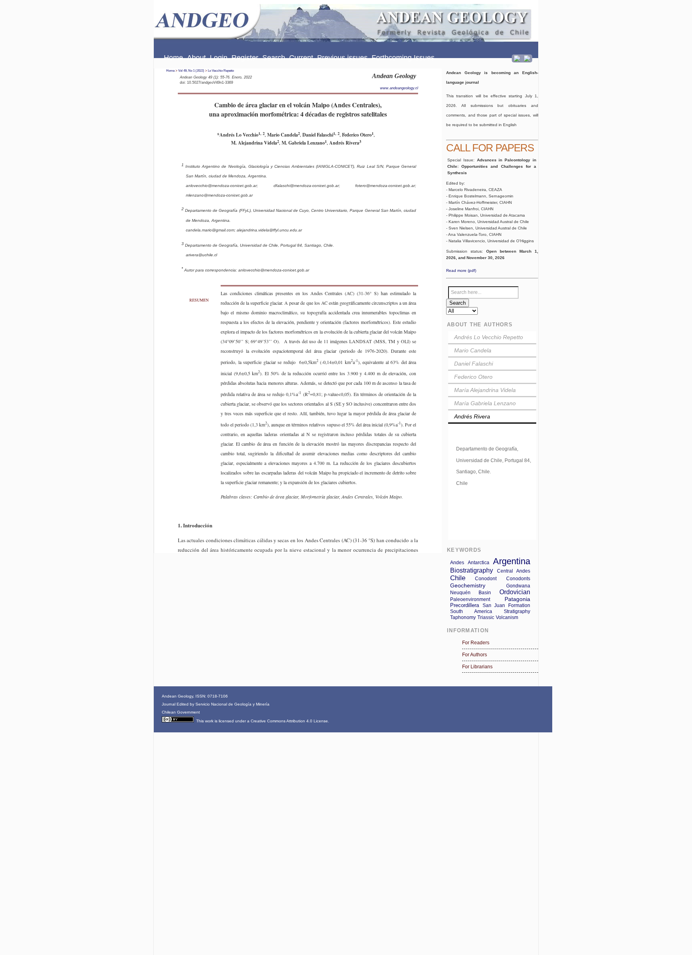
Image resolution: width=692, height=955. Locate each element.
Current (301, 58)
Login (218, 58)
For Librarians (477, 667)
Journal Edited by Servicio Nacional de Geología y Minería (216, 704)
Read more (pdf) (461, 270)
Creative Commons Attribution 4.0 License (289, 721)
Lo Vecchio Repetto (221, 70)
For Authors (474, 654)
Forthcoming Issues (403, 58)
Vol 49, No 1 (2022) (191, 70)
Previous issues (342, 58)
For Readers (475, 642)
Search (273, 58)
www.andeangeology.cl (399, 88)
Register (244, 58)
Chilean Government (181, 712)
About (196, 58)
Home (173, 58)
